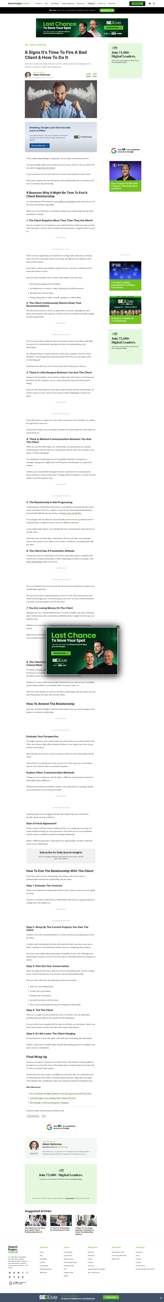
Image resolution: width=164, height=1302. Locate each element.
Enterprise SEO (69, 1266)
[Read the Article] (35, 1220)
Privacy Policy (140, 1266)
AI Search (38, 3)
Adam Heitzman (41, 74)
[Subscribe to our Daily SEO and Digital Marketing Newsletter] (150, 4)
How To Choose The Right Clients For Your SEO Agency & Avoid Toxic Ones (60, 1093)
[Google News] (9, 1272)
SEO (46, 3)
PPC (65, 1269)
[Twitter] (27, 1272)
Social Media (44, 1266)
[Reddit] (18, 1277)
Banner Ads (115, 1259)
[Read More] (125, 270)
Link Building (68, 1252)
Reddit (66, 1276)
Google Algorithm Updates (96, 1269)
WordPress (43, 1272)
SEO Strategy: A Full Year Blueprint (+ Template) (49, 1102)
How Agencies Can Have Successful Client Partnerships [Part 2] (35, 1230)
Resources (80, 3)
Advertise (111, 3)
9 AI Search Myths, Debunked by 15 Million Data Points (123, 285)
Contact (138, 1259)
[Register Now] (125, 170)
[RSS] (22, 1277)
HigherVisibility (62, 1147)
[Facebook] (22, 1272)
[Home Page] (19, 4)
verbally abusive (42, 670)
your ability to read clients (65, 201)
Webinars (91, 3)
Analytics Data (68, 1272)
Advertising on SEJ (118, 1252)
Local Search (68, 1255)
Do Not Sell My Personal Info (145, 1269)
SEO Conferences (94, 1272)
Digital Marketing (68, 3)
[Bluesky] (9, 1277)
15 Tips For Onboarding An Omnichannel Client (59, 1229)
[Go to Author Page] (28, 75)
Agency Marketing (33, 1116)
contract (82, 900)
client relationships (34, 562)
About (138, 1255)
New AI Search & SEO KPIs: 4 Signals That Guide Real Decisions (124, 186)
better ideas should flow (71, 513)
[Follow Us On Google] (61, 1127)
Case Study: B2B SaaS (119, 1255)
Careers (138, 1262)
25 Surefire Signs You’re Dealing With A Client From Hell (52, 1098)
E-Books (90, 1262)
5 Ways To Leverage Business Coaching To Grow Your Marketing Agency (84, 1231)
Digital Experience (46, 1269)
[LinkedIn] (14, 1272)
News (42, 1252)
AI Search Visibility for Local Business (122, 319)
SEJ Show (91, 1266)
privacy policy (70, 1198)
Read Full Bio (34, 1153)
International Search (70, 1262)
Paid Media (55, 3)
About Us (102, 3)
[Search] (154, 4)
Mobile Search (68, 1259)
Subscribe (139, 1252)
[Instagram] (14, 1277)
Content (42, 1262)
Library (90, 1259)
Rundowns (91, 1255)
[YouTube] (18, 1272)
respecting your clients (45, 168)
